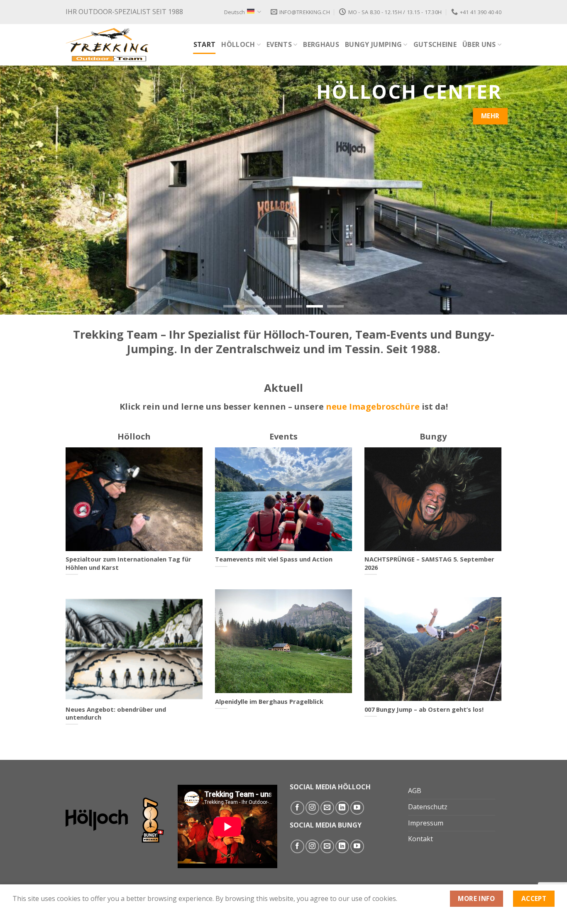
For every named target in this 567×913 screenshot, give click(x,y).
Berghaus (321, 44)
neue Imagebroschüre (373, 406)
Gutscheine (435, 44)
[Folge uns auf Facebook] (297, 808)
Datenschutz (427, 806)
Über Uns (479, 44)
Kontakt (420, 838)
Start (204, 44)
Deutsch (234, 12)
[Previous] (22, 190)
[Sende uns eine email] (327, 808)
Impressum (425, 823)
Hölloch (238, 44)
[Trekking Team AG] (107, 44)
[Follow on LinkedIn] (342, 808)
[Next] (545, 190)
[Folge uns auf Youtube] (357, 808)
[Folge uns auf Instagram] (312, 808)
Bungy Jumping (373, 44)
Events (279, 44)
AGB (414, 790)
